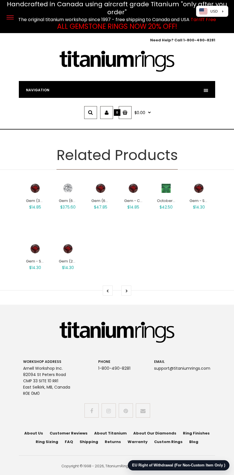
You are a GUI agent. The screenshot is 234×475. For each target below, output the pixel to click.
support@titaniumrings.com (182, 368)
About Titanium (110, 433)
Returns (113, 441)
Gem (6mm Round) (109, 200)
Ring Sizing (47, 441)
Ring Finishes (196, 433)
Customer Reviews (69, 433)
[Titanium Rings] (117, 70)
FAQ (69, 441)
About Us (33, 433)
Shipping (89, 441)
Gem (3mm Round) (44, 200)
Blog (193, 441)
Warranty (138, 441)
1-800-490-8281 (199, 40)
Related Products (117, 155)
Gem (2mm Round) (77, 261)
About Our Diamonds (154, 433)
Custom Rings (168, 441)
